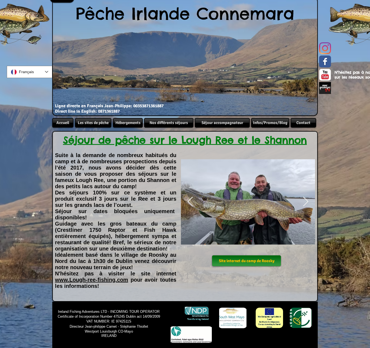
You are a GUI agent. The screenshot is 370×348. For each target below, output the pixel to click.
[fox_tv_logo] (325, 88)
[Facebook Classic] (325, 61)
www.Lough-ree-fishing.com (91, 280)
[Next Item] (306, 202)
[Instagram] (325, 48)
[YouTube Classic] (325, 75)
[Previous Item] (190, 202)
